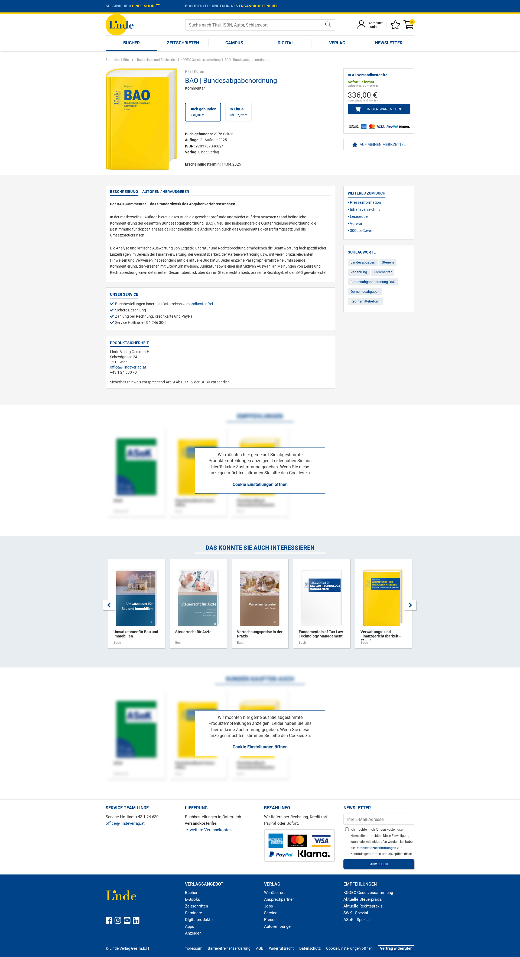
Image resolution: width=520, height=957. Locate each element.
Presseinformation (365, 202)
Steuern (388, 262)
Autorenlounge (277, 926)
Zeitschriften (183, 42)
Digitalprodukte (199, 919)
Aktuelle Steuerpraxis (362, 899)
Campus (234, 42)
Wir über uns (275, 892)
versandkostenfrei (256, 6)
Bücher (131, 42)
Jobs (268, 906)
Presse (270, 919)
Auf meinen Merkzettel (382, 144)
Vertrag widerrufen (396, 948)
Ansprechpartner (279, 899)
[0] (409, 26)
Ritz (188, 71)
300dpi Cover (360, 230)
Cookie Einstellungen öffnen (260, 484)
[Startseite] (120, 24)
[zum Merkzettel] (396, 26)
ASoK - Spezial (356, 919)
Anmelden (376, 23)
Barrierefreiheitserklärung (229, 948)
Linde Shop (144, 6)
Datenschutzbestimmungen (376, 848)
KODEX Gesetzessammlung (368, 892)
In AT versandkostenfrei (368, 75)
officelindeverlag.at (128, 367)
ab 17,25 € (238, 112)
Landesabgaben (362, 262)
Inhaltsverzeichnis (364, 209)
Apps (189, 926)
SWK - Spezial (355, 912)
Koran (199, 71)
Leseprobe (358, 216)
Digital (286, 42)
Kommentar (383, 272)
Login (373, 27)
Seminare (193, 912)
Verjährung (358, 272)
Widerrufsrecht (281, 948)
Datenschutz (310, 948)
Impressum (192, 948)
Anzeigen (193, 933)
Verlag (337, 42)
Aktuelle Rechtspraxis (363, 906)
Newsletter (388, 42)
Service (270, 912)
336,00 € (203, 112)
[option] (136, 606)
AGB (260, 948)
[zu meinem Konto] (362, 26)
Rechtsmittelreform (365, 301)
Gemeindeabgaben (364, 292)
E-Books (192, 899)
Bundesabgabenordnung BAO (372, 282)
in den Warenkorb (384, 109)
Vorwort (356, 223)
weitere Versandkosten (211, 829)
